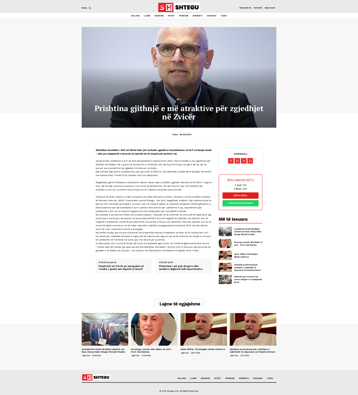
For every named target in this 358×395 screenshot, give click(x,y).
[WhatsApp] (237, 161)
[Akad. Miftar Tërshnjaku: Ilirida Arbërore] (225, 255)
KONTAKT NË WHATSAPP (241, 203)
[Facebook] (231, 161)
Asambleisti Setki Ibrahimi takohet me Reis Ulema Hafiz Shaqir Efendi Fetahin (248, 231)
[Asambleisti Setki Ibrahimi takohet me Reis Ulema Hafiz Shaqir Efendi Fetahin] (225, 231)
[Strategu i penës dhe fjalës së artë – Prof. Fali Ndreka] (225, 243)
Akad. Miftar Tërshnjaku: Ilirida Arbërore (246, 255)
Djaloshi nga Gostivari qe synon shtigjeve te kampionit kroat (248, 279)
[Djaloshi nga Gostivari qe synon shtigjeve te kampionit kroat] (225, 279)
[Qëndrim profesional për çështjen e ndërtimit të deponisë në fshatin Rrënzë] (225, 267)
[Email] (250, 161)
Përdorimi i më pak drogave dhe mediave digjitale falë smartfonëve (180, 268)
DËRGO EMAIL (241, 195)
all (179, 99)
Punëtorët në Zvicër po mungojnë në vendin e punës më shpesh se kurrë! (121, 268)
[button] (87, 8)
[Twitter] (244, 161)
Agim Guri (86, 355)
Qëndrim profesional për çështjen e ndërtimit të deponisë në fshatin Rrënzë (247, 267)
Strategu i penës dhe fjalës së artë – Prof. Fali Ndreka (248, 243)
